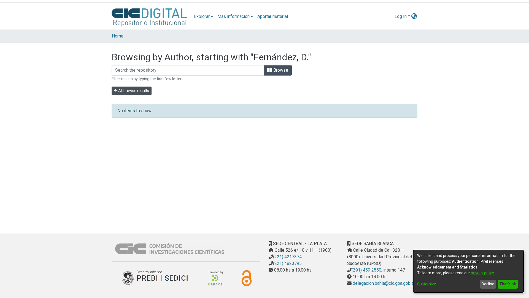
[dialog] (468, 271)
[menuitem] (203, 16)
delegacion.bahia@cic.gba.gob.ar (383, 283)
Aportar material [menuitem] (272, 16)
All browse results (133, 90)
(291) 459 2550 (366, 270)
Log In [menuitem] (401, 16)
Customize (426, 284)
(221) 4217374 (287, 256)
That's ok (507, 284)
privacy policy (482, 273)
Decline (488, 284)
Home (117, 36)
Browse (280, 70)
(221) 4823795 (287, 263)
